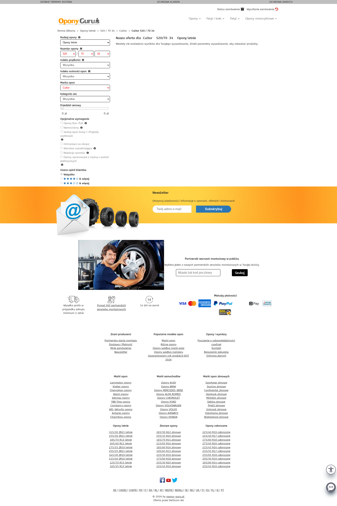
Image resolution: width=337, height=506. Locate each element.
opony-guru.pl (175, 496)
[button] (331, 469)
